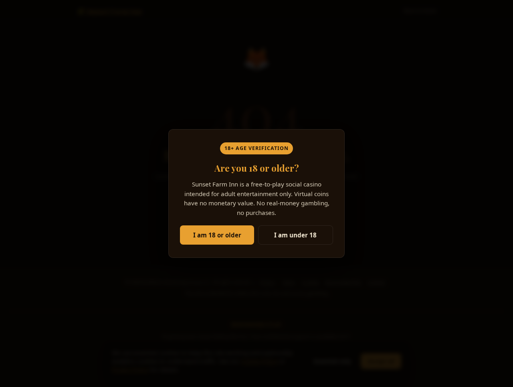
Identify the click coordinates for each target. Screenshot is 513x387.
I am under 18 (295, 235)
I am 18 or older (217, 235)
